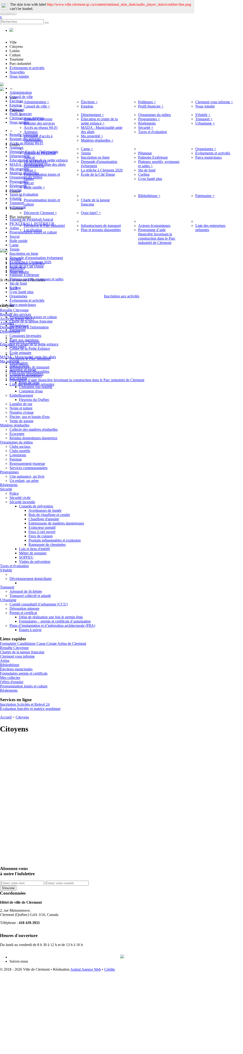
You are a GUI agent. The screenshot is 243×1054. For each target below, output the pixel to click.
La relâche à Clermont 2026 (30, 262)
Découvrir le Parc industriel (30, 359)
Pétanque (16, 271)
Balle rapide (34, 187)
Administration (20, 92)
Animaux (31, 132)
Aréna (30, 170)
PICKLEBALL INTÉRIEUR (35, 164)
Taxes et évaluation (152, 132)
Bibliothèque (19, 325)
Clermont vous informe (214, 102)
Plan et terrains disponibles (29, 371)
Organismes (18, 296)
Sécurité (15, 190)
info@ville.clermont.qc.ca (19, 927)
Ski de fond (18, 283)
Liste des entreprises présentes (31, 384)
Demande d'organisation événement (36, 258)
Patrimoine (17, 330)
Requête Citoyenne (38, 119)
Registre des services (39, 123)
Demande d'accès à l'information (38, 138)
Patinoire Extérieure (24, 275)
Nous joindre (19, 76)
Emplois (87, 106)
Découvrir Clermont (24, 342)
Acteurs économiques (25, 376)
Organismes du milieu (154, 115)
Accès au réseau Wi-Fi (26, 143)
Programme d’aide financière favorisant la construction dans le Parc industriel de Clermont (76, 380)
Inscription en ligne (23, 253)
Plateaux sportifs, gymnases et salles (36, 279)
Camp (14, 245)
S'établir (202, 115)
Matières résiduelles (97, 140)
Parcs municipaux (22, 305)
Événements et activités (26, 68)
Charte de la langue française (31, 321)
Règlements (147, 123)
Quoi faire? (17, 346)
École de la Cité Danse (26, 266)
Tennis (14, 249)
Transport (204, 119)
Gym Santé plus (21, 292)
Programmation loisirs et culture (33, 317)
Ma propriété (92, 136)
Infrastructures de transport (29, 367)
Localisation (18, 363)
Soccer (29, 183)
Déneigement (92, 115)
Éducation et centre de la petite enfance (99, 121)
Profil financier (151, 106)
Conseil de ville (21, 97)
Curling (15, 288)
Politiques (16, 110)
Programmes (149, 119)
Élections (89, 102)
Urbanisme (17, 207)
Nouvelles (17, 72)
